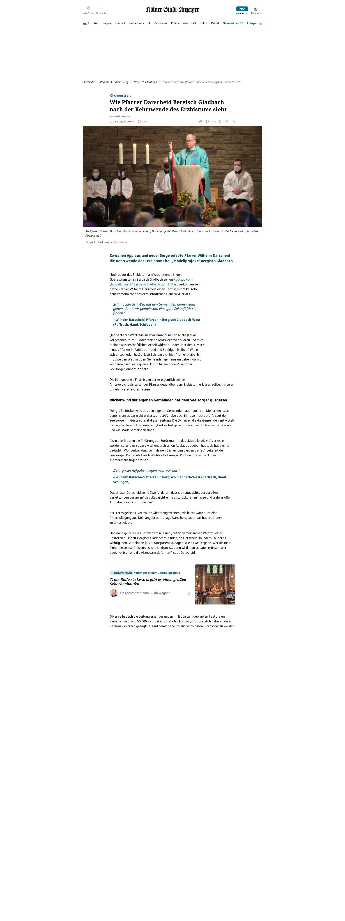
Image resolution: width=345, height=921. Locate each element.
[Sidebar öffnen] (86, 23)
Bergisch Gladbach (145, 82)
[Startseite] (172, 9)
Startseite (88, 82)
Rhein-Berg (121, 82)
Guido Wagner (122, 116)
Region (104, 82)
